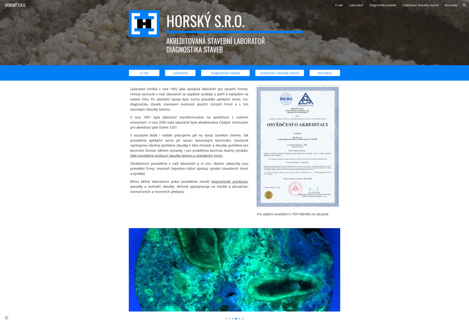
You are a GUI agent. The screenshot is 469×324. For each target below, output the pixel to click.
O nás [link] (339, 5)
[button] (464, 5)
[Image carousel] (234, 274)
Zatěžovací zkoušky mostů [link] (420, 5)
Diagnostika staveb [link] (383, 5)
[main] (234, 32)
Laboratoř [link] (356, 5)
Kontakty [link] (451, 5)
